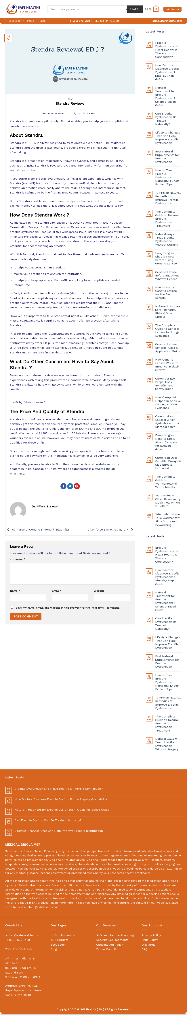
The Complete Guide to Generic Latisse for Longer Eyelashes (168, 331)
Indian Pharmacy (63, 935)
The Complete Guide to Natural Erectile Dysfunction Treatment (167, 218)
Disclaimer (149, 944)
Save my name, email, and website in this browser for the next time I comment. (68, 607)
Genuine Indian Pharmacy (40, 851)
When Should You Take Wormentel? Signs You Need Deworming (167, 520)
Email (56, 590)
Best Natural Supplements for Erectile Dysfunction (167, 157)
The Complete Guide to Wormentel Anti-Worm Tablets (166, 482)
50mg (123, 333)
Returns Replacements (112, 940)
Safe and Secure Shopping (115, 935)
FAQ (144, 949)
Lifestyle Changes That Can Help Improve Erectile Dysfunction (167, 138)
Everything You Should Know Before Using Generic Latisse (166, 258)
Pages (30, 21)
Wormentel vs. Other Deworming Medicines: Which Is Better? (167, 501)
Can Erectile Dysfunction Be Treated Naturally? (165, 119)
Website (99, 590)
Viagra (14, 320)
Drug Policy (150, 940)
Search (135, 9)
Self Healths (88, 1009)
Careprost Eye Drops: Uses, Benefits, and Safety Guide (165, 384)
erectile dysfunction (72, 201)
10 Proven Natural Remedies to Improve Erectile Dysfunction (167, 198)
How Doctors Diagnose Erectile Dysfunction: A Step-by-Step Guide (167, 72)
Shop (43, 21)
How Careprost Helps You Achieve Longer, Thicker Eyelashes (168, 403)
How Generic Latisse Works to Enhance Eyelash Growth (167, 365)
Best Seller (15, 21)
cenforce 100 (74, 428)
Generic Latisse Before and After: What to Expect (167, 275)
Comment (17, 559)
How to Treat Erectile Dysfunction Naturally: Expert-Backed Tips (168, 177)
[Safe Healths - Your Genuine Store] (23, 9)
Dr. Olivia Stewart (87, 113)
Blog (70, 99)
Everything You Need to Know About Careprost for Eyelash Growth (167, 442)
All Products (59, 940)
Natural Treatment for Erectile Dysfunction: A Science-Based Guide (165, 96)
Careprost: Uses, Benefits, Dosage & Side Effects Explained (168, 463)
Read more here (62, 902)
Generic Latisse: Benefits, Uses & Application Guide (167, 347)
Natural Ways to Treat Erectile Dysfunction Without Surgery (166, 239)
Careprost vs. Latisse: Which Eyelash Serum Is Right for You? (167, 422)
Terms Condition (107, 949)
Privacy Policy (151, 935)
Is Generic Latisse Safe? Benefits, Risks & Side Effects (167, 312)
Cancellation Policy (109, 944)
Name (15, 590)
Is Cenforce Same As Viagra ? (108, 529)
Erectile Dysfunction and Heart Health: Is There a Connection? (166, 50)
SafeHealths (13, 860)
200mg (101, 428)
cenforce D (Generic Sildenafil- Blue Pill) (40, 529)
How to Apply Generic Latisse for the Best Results (166, 293)
